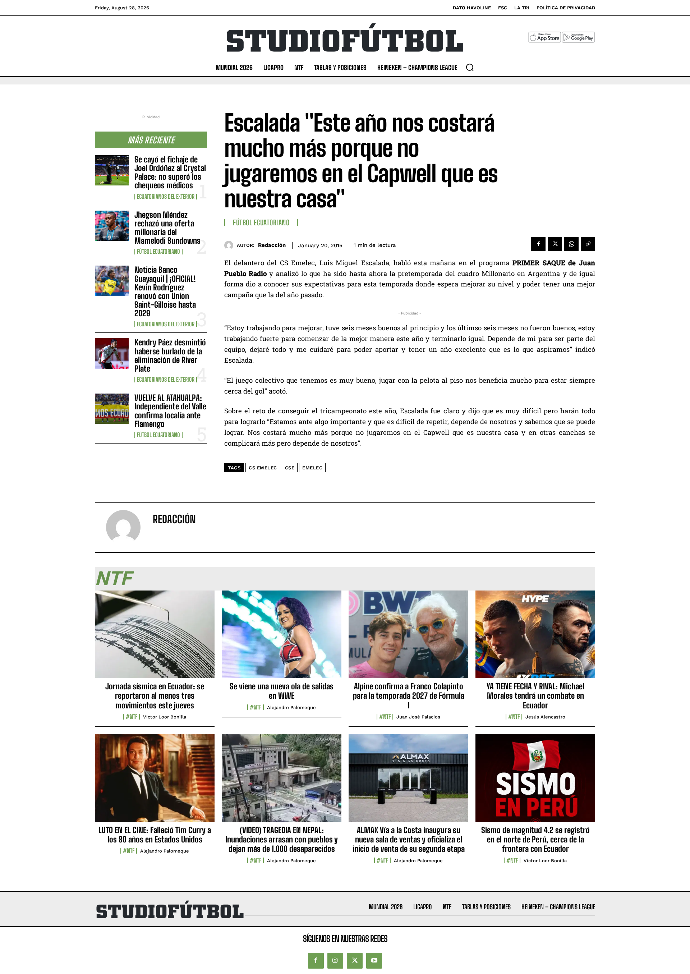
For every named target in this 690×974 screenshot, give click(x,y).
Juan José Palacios (418, 717)
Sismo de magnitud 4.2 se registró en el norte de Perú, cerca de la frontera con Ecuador (535, 839)
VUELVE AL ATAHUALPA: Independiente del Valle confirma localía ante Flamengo (170, 411)
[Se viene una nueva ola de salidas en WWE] (281, 638)
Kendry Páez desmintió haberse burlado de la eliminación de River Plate (170, 355)
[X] (555, 244)
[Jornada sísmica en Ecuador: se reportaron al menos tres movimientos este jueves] (155, 638)
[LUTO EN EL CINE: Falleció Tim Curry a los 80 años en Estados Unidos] (155, 782)
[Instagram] (335, 961)
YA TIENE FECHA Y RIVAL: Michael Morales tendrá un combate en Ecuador (535, 695)
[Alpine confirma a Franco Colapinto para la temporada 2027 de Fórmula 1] (408, 638)
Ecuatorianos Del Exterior (165, 196)
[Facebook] (538, 244)
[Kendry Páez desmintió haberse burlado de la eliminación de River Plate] (112, 353)
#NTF (131, 717)
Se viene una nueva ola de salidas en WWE (282, 690)
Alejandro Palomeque (291, 707)
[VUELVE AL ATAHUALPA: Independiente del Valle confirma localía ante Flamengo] (112, 409)
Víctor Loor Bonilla (164, 717)
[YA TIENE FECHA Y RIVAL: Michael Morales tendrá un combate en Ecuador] (535, 638)
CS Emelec (263, 467)
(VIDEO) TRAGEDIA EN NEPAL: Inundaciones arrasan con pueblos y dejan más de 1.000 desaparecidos (281, 839)
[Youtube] (374, 961)
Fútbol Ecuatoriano (158, 251)
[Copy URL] (588, 244)
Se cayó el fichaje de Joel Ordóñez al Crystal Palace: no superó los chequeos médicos (170, 172)
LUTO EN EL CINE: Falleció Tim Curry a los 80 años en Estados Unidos (154, 834)
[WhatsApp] (571, 244)
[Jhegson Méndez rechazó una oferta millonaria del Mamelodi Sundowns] (112, 226)
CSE (290, 467)
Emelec (312, 467)
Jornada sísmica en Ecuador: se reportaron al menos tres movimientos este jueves (154, 695)
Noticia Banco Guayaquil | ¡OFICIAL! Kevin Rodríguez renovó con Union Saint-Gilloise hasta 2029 (165, 291)
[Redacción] (230, 245)
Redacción (272, 245)
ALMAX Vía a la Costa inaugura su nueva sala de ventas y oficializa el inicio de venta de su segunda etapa (409, 839)
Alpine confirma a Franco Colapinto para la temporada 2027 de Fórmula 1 (408, 695)
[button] (469, 67)
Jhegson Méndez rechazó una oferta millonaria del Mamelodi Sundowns (167, 228)
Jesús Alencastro (545, 717)
